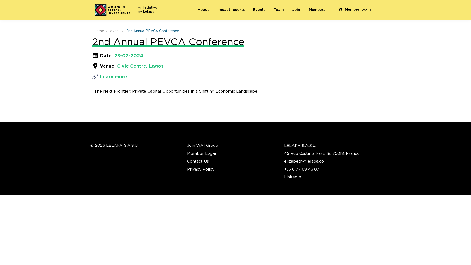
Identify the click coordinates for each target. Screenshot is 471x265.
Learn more (113, 77)
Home (99, 31)
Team (279, 10)
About (203, 10)
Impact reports (231, 10)
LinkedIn (292, 177)
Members (317, 10)
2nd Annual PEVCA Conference (152, 31)
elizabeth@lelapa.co (304, 161)
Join (296, 10)
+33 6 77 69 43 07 (301, 169)
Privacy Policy (200, 169)
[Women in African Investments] (112, 10)
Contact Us (198, 161)
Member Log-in (202, 154)
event (115, 31)
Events (259, 10)
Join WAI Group (202, 145)
